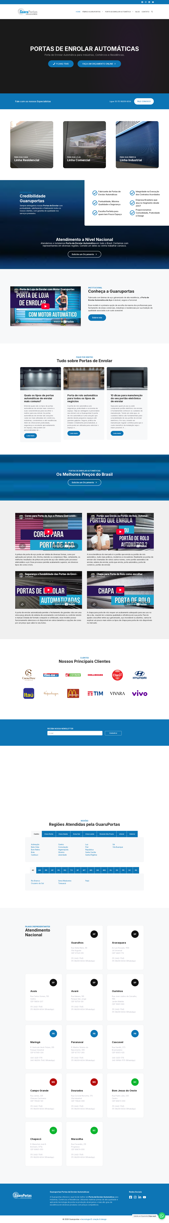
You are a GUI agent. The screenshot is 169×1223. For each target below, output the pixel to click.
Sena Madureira (64, 881)
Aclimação (35, 844)
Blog (137, 12)
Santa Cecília (90, 852)
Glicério (61, 852)
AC (33, 870)
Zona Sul (76, 834)
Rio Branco (35, 881)
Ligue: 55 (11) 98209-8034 (120, 101)
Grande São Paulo (106, 834)
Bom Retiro (35, 850)
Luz (86, 844)
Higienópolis (63, 850)
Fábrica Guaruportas (91, 12)
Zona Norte (48, 834)
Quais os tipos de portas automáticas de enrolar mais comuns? (39, 398)
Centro (36, 834)
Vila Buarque (118, 847)
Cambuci (34, 855)
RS (136, 870)
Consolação (63, 847)
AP (52, 870)
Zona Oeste (63, 834)
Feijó (87, 881)
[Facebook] (141, 2)
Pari (86, 847)
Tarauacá (62, 883)
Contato (145, 12)
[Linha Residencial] (31, 144)
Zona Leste (89, 834)
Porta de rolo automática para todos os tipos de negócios (82, 398)
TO (71, 870)
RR (46, 870)
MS (91, 870)
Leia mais (30, 436)
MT (84, 870)
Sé (114, 844)
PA (59, 870)
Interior (132, 834)
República (89, 850)
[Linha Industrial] (137, 144)
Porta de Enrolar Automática (118, 12)
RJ (111, 870)
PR (123, 870)
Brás (33, 852)
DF (78, 870)
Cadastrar (113, 733)
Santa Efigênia (91, 855)
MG (104, 870)
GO (97, 870)
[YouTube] (152, 2)
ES (117, 870)
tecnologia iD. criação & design (94, 1219)
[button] (152, 11)
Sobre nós (97, 317)
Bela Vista (35, 847)
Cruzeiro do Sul (37, 883)
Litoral (121, 834)
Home (78, 12)
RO (65, 870)
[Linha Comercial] (84, 144)
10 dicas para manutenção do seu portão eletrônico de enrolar (127, 398)
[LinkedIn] (148, 2)
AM (39, 870)
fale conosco (144, 101)
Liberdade (62, 855)
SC (129, 870)
